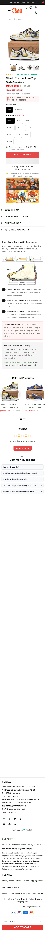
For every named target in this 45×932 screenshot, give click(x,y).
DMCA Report (7, 906)
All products (18, 19)
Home (8, 19)
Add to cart (22, 927)
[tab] (21, 419)
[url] (14, 805)
